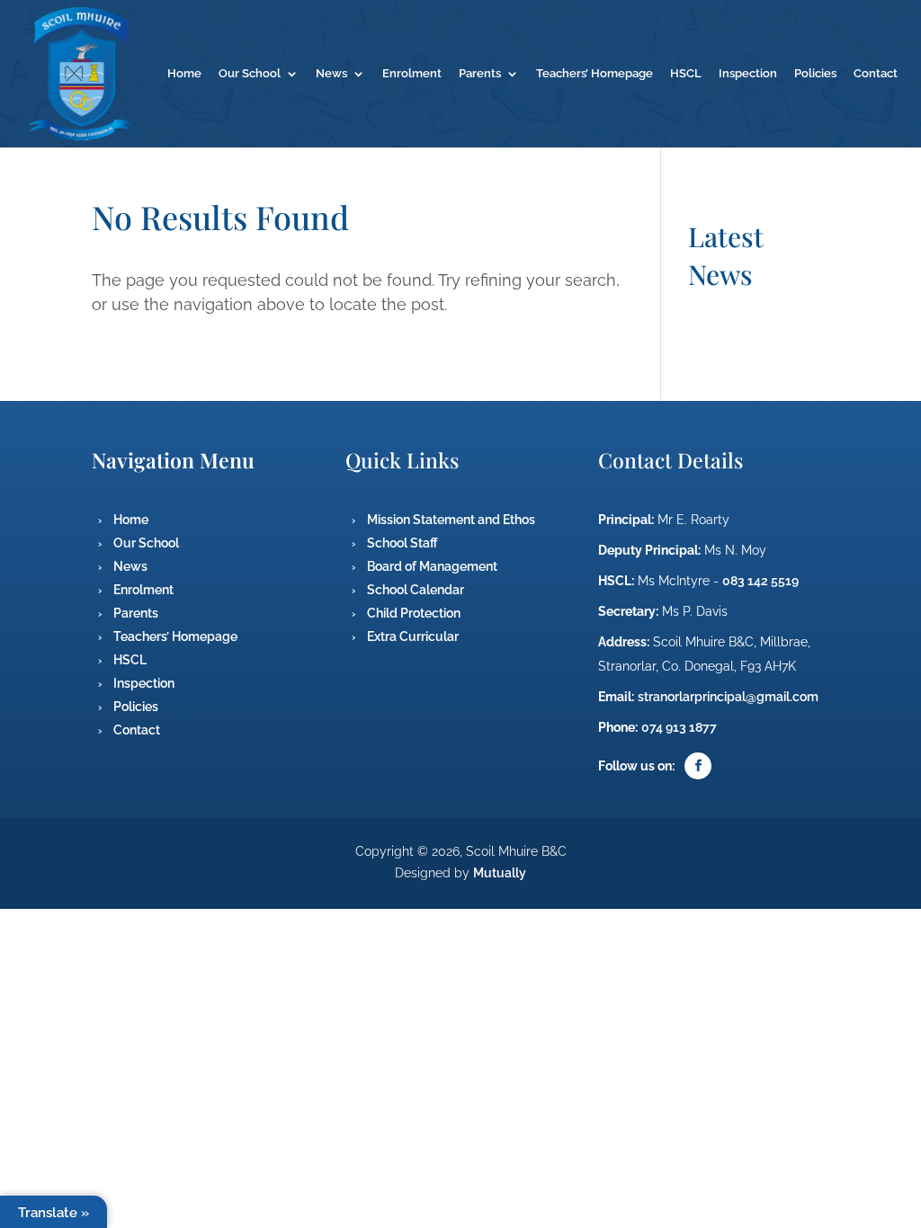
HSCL (686, 73)
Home (184, 73)
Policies (815, 73)
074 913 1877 (679, 727)
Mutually (499, 873)
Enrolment (412, 73)
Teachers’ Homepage (594, 73)
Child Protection (413, 613)
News (331, 73)
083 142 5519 (760, 581)
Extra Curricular (413, 636)
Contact (876, 73)
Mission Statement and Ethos (451, 519)
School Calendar (415, 590)
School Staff (402, 543)
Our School (250, 73)
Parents (480, 73)
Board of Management (432, 566)
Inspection (748, 73)
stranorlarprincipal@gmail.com (728, 697)
